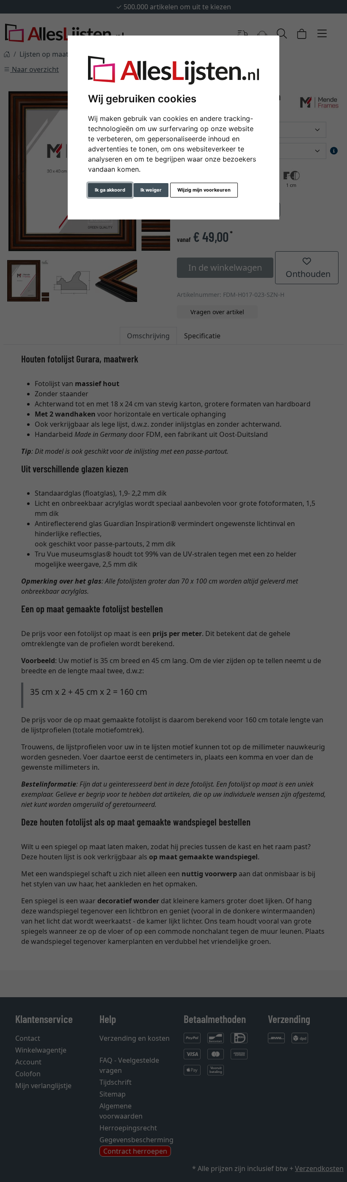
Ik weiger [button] (151, 190)
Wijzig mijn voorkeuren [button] (204, 190)
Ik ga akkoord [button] (110, 190)
